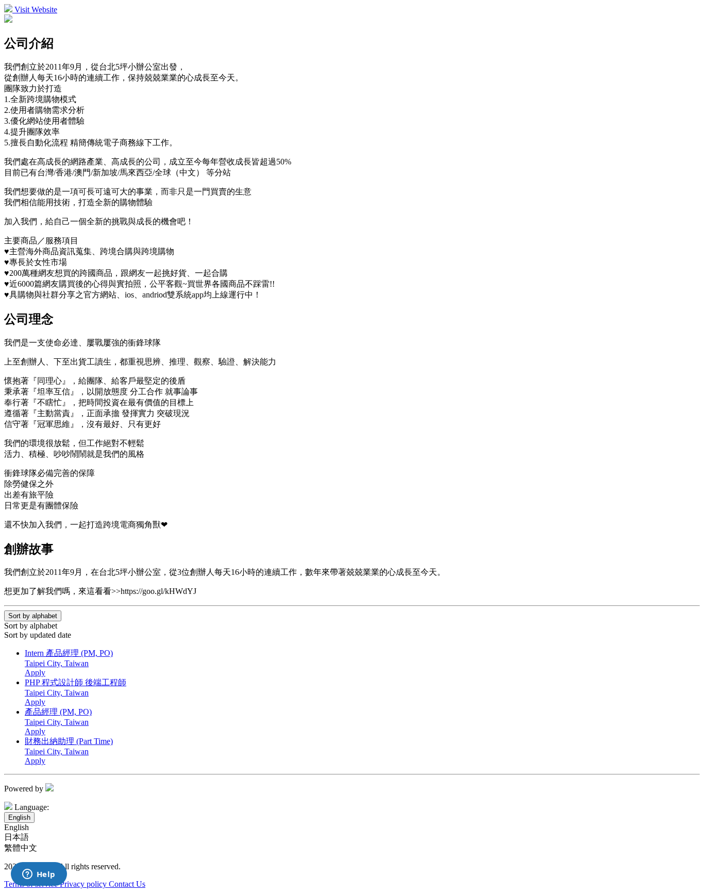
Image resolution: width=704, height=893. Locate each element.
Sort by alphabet (30, 625)
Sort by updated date (37, 635)
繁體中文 (20, 848)
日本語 (16, 837)
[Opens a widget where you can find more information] (38, 875)
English (16, 827)
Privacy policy (84, 884)
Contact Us (127, 884)
